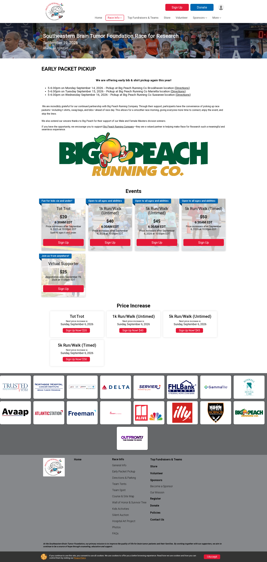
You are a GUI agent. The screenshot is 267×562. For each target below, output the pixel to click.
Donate (202, 7)
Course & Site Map (123, 496)
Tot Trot (63, 208)
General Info (119, 465)
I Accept (212, 556)
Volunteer (182, 17)
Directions (182, 88)
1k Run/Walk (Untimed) (110, 210)
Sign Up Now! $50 (76, 359)
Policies (155, 512)
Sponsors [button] (199, 17)
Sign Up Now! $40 (132, 330)
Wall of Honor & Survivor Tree (129, 502)
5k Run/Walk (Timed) (203, 208)
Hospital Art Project (123, 521)
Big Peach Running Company (118, 126)
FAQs (115, 533)
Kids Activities (120, 508)
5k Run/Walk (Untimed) (157, 210)
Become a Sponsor (161, 486)
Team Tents (119, 484)
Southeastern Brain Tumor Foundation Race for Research (111, 36)
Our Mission (157, 492)
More (215, 17)
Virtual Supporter (63, 263)
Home (98, 17)
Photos (116, 527)
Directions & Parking (124, 477)
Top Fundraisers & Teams (143, 17)
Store (167, 17)
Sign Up (177, 7)
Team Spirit (119, 490)
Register (155, 498)
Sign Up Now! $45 (189, 330)
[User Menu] (221, 7)
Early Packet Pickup (123, 471)
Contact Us (157, 519)
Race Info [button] (113, 17)
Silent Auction (120, 515)
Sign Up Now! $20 (76, 330)
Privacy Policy (80, 558)
